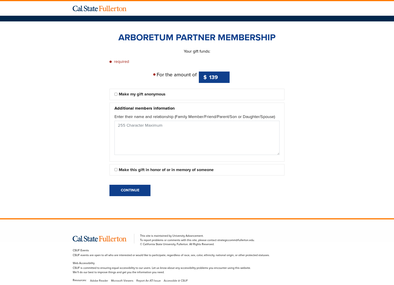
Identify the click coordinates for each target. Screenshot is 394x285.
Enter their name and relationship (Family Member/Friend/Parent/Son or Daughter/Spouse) (194, 117)
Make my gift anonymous (142, 94)
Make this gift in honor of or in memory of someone (166, 170)
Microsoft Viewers (122, 281)
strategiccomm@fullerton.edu (235, 240)
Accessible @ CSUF (176, 281)
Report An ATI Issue (148, 281)
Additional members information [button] (144, 108)
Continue (130, 190)
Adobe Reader (99, 281)
